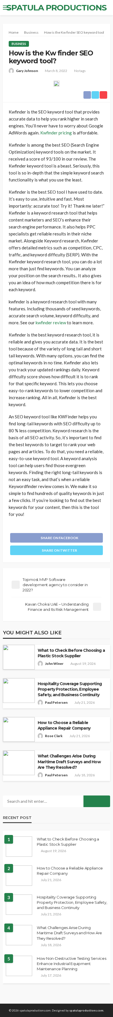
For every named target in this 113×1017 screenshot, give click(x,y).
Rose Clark (54, 736)
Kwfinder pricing (56, 132)
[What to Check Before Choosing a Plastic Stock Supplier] (19, 846)
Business (19, 44)
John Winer (54, 663)
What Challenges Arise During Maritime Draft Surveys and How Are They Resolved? (69, 761)
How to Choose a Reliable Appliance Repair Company (64, 725)
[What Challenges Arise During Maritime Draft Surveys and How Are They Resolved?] (19, 935)
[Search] (105, 7)
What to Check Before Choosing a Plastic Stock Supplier (71, 653)
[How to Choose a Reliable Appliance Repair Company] (19, 875)
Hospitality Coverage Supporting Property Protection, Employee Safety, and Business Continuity (70, 689)
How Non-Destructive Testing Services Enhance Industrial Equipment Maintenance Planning (71, 963)
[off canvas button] (6, 7)
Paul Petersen (56, 702)
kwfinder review (51, 322)
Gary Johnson (27, 71)
